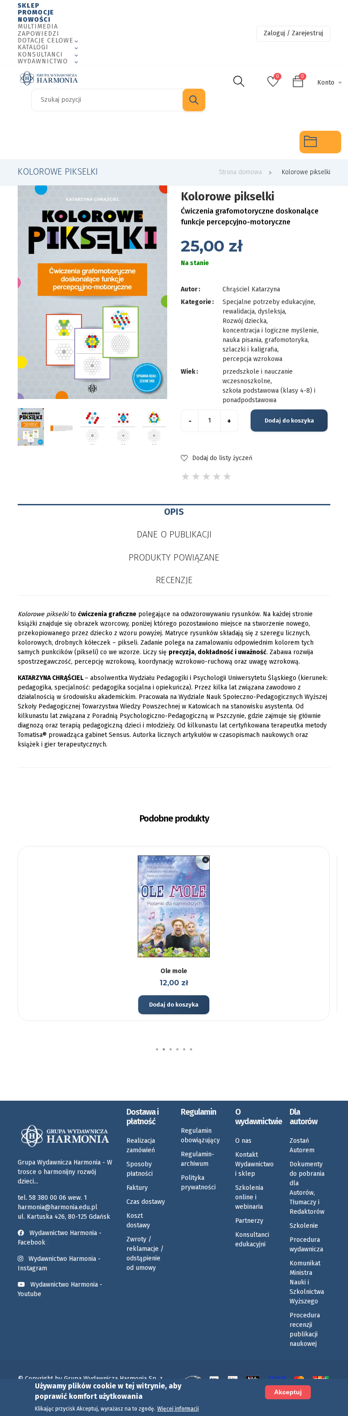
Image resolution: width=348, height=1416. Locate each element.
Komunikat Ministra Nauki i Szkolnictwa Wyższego (307, 1282)
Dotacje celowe (45, 40)
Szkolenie (304, 1226)
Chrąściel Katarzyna (251, 289)
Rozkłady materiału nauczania (269, 142)
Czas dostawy (145, 1202)
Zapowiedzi (38, 33)
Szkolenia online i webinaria (249, 1197)
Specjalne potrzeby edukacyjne (18, 142)
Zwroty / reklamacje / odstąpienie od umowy (145, 1253)
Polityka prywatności (198, 1182)
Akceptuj (288, 1392)
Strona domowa (240, 172)
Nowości (34, 19)
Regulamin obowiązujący (200, 1135)
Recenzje (174, 580)
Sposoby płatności (139, 1169)
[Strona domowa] (49, 78)
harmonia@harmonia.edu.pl (57, 1207)
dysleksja (271, 311)
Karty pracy (185, 142)
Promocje (36, 12)
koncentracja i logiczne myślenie (269, 330)
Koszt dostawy (138, 1220)
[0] (273, 84)
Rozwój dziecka (102, 142)
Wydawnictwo (43, 61)
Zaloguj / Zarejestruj (293, 33)
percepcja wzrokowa (252, 359)
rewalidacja (238, 311)
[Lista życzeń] (173, 956)
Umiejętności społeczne (227, 142)
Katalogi (33, 47)
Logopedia (60, 142)
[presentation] (27, 427)
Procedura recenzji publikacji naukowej (305, 1329)
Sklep (28, 5)
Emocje (143, 142)
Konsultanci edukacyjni (252, 1239)
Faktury (137, 1188)
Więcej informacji (178, 1409)
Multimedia (38, 26)
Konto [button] (325, 82)
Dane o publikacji (174, 534)
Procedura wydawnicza (306, 1244)
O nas (243, 1141)
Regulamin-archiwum (197, 1159)
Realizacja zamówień (140, 1145)
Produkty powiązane (174, 557)
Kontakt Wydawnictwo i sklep (254, 1164)
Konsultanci (40, 54)
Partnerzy (249, 1221)
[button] (157, 1049)
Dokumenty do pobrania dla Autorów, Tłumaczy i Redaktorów (307, 1188)
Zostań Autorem (302, 1145)
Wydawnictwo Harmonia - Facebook (60, 1237)
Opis (174, 511)
